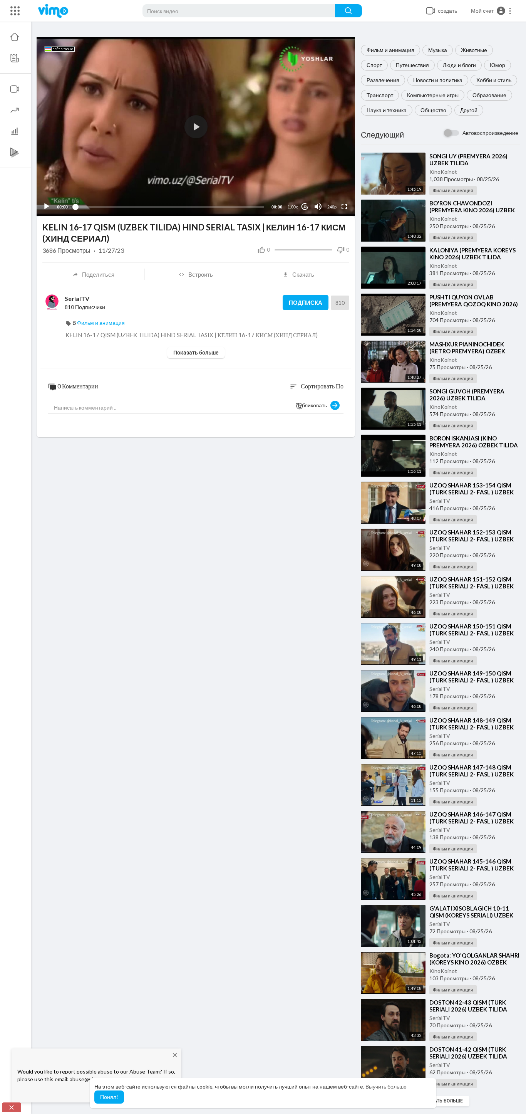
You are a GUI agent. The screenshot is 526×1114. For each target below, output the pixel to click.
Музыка (437, 50)
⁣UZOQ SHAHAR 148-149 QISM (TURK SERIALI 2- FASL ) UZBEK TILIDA (471, 727)
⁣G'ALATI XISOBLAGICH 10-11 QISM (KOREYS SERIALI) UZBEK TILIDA (471, 915)
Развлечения (383, 80)
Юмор (497, 65)
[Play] (46, 206)
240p (332, 207)
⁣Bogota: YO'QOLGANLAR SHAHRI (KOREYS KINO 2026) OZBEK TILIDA (474, 962)
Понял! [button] (109, 1097)
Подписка (305, 302)
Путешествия (412, 65)
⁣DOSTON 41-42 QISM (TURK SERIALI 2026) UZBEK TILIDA (468, 1053)
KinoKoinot (443, 171)
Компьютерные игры (433, 95)
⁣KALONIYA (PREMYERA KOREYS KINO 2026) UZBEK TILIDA (472, 253)
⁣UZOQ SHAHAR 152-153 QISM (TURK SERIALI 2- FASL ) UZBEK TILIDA (471, 539)
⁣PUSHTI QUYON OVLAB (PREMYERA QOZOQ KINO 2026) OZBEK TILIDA (473, 304)
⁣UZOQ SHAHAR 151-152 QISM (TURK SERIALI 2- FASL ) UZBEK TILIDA (471, 586)
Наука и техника (387, 110)
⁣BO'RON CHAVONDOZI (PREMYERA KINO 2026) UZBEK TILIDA (472, 210)
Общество (433, 110)
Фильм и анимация (390, 50)
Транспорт (380, 95)
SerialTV (439, 500)
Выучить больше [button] (386, 1086)
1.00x (293, 207)
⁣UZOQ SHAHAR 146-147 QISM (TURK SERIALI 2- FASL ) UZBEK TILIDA (471, 821)
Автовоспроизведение (490, 132)
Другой (468, 110)
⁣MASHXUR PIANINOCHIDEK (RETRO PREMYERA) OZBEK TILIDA (467, 351)
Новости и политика (437, 80)
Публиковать (312, 405)
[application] (196, 126)
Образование (489, 95)
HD (327, 188)
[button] (491, 11)
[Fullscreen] (344, 206)
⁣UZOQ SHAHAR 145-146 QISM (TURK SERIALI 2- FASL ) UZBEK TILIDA (471, 868)
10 (305, 206)
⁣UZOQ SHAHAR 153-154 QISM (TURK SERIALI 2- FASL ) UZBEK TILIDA (471, 492)
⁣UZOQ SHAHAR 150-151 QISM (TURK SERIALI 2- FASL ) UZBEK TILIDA (471, 633)
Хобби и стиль (493, 80)
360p (329, 176)
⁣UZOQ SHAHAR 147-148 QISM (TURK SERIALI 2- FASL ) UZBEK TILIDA (471, 774)
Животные (474, 50)
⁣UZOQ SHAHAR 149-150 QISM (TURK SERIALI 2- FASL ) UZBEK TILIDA (471, 680)
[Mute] (318, 206)
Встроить (200, 274)
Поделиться (98, 274)
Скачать (303, 274)
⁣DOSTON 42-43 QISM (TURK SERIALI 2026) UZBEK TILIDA (468, 1006)
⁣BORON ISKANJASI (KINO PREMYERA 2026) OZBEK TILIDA (473, 442)
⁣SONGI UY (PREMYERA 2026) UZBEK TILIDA (468, 159)
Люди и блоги (459, 65)
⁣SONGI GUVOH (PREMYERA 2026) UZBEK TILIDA (466, 395)
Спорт (374, 65)
